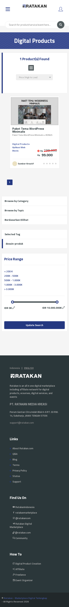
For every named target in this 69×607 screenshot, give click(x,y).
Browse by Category (16, 201)
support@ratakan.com (22, 422)
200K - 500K (11, 276)
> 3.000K (9, 289)
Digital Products (21, 144)
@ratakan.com (23, 532)
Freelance (20, 575)
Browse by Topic (14, 210)
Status (16, 476)
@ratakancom (23, 518)
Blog (15, 459)
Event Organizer (24, 580)
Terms (16, 465)
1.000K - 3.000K (13, 285)
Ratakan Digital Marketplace (21, 525)
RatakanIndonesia (24, 507)
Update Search (34, 325)
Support (17, 481)
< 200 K (8, 271)
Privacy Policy (20, 470)
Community (21, 538)
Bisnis (15, 150)
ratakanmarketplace (26, 512)
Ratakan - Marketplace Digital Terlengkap (25, 598)
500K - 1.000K (12, 280)
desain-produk (14, 243)
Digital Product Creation (28, 563)
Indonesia (15, 368)
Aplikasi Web (18, 147)
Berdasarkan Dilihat (16, 220)
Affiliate (19, 569)
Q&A (15, 454)
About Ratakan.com (23, 448)
